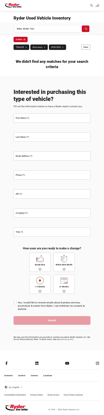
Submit (52, 320)
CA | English (14, 387)
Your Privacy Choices (73, 395)
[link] (6, 363)
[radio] (40, 262)
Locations (47, 375)
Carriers (21, 375)
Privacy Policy (36, 395)
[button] (97, 5)
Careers (34, 375)
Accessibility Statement (15, 395)
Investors (8, 375)
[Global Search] (91, 5)
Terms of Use (53, 395)
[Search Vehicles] (85, 29)
